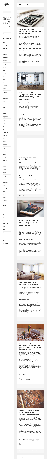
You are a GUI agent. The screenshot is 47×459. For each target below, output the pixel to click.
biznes (4, 210)
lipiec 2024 (4, 73)
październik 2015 (5, 198)
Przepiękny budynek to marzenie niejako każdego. (29, 283)
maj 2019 (4, 148)
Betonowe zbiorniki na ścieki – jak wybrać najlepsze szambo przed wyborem (7, 18)
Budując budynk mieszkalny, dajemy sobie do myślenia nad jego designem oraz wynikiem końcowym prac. (30, 346)
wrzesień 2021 (5, 117)
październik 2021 (5, 116)
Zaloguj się (4, 240)
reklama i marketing (6, 223)
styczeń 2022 (4, 111)
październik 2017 (5, 167)
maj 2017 (4, 173)
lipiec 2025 (4, 58)
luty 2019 (4, 150)
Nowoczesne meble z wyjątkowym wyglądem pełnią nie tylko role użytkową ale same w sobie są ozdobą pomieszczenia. (30, 96)
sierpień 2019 (5, 145)
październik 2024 (5, 69)
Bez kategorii (4, 208)
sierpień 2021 (5, 119)
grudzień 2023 (5, 83)
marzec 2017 (4, 176)
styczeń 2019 (4, 151)
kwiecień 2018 (5, 160)
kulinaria (4, 217)
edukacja (4, 214)
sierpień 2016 (5, 185)
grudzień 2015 (5, 195)
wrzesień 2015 (5, 200)
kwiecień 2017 (5, 175)
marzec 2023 (4, 94)
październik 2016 (5, 182)
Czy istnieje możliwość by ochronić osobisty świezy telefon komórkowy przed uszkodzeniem (28, 223)
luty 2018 (4, 163)
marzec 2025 (4, 64)
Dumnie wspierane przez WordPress (24, 457)
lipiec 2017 (4, 170)
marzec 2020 (4, 141)
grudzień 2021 (5, 113)
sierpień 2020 (5, 135)
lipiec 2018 (4, 157)
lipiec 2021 (4, 120)
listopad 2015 (4, 197)
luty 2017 (4, 178)
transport (4, 229)
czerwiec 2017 (5, 172)
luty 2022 (4, 110)
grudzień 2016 (5, 181)
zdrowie (4, 235)
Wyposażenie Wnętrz (6, 233)
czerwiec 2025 (5, 60)
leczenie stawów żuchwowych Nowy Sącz (29, 176)
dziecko (4, 213)
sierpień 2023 (5, 86)
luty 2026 (4, 51)
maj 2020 (4, 138)
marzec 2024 (4, 79)
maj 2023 (4, 91)
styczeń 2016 (4, 194)
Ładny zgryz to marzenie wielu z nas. (28, 158)
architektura (4, 207)
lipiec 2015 (4, 201)
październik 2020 (5, 132)
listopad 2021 (4, 114)
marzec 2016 (4, 191)
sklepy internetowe (5, 227)
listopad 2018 (4, 154)
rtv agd (4, 226)
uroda (3, 230)
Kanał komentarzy (5, 243)
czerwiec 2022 (5, 104)
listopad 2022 (4, 97)
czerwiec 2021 (5, 122)
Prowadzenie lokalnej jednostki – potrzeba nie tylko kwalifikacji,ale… (30, 31)
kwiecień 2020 (5, 139)
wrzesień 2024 (5, 70)
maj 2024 (4, 76)
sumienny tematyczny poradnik (6, 4)
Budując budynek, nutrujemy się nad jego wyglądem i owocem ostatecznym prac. (29, 412)
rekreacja (4, 224)
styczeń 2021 (4, 129)
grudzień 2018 (5, 153)
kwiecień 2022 (5, 107)
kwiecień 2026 (5, 48)
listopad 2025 (4, 55)
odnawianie (32, 385)
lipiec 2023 (4, 88)
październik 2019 (5, 144)
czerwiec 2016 (5, 188)
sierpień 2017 (5, 169)
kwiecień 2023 (5, 92)
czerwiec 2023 (5, 89)
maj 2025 (4, 61)
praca (3, 220)
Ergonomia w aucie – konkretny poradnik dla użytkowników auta (6, 34)
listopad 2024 (4, 67)
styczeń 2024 (4, 82)
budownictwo (5, 211)
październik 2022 (5, 98)
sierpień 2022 (5, 101)
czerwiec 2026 (5, 45)
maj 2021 (4, 123)
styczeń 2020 (4, 142)
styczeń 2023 (4, 95)
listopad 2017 (4, 166)
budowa (29, 385)
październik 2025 (5, 57)
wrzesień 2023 (5, 85)
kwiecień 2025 (5, 63)
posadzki (35, 385)
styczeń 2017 (4, 179)
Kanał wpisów (5, 242)
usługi (3, 232)
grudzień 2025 (5, 54)
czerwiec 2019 (5, 147)
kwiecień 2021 (5, 125)
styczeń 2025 (4, 66)
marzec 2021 (4, 126)
